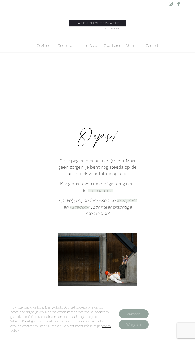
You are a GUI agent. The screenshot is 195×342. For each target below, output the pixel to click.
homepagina (100, 190)
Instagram (127, 200)
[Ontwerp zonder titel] (97, 23)
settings (78, 316)
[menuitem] (44, 45)
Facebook (79, 207)
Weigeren (133, 324)
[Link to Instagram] (170, 4)
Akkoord (133, 314)
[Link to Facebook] (178, 4)
